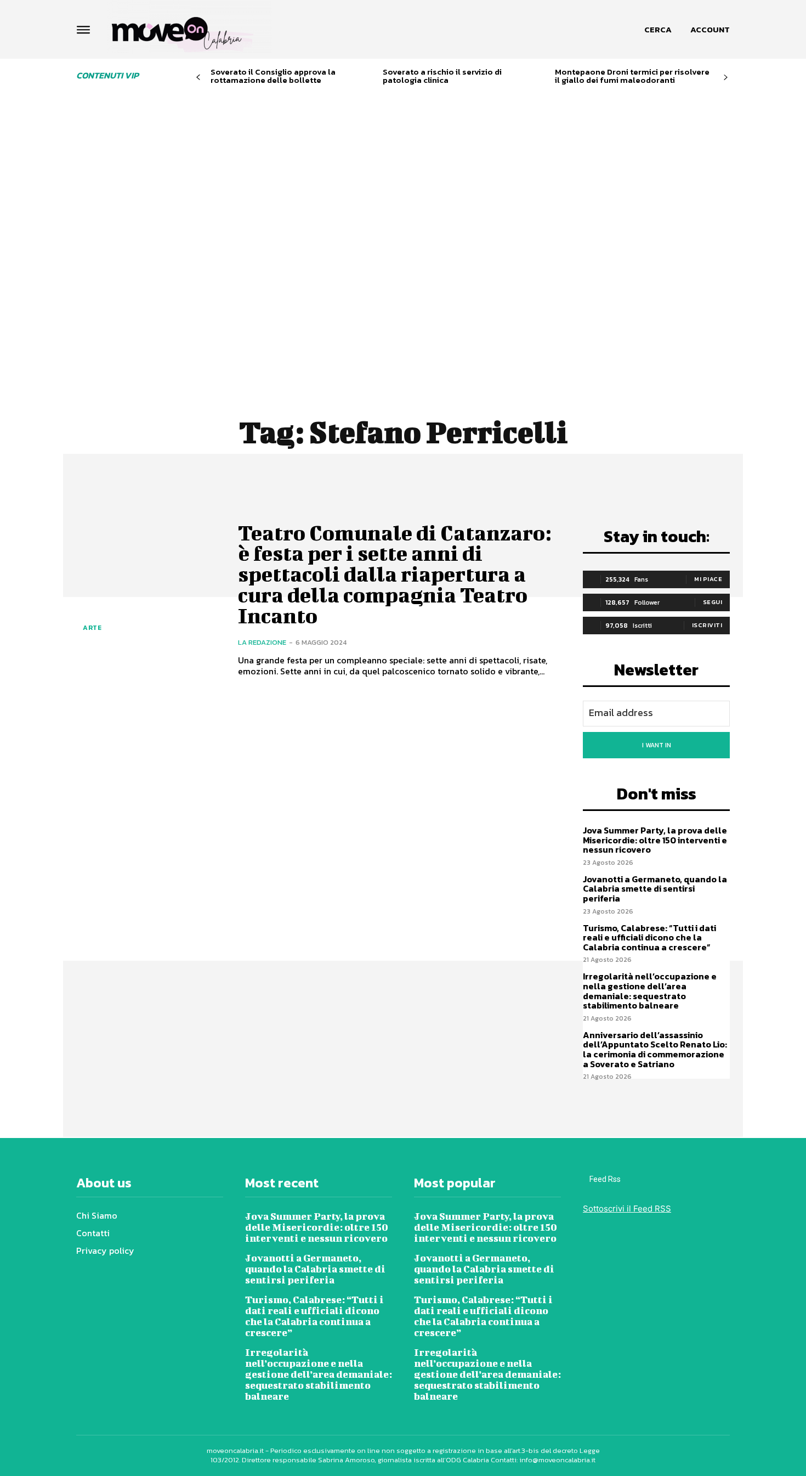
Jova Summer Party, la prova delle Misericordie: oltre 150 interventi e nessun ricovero (655, 840)
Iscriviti (707, 625)
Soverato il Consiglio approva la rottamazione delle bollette (273, 75)
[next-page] (726, 77)
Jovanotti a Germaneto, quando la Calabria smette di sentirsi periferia (655, 888)
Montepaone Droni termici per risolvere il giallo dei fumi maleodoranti (632, 75)
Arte (92, 628)
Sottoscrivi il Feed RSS (627, 1208)
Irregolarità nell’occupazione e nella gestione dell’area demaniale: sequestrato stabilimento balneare (650, 991)
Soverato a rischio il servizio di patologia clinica (442, 75)
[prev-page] (198, 77)
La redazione (262, 642)
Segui (713, 602)
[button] (658, 29)
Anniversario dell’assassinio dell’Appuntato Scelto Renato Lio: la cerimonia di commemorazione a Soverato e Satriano (655, 1049)
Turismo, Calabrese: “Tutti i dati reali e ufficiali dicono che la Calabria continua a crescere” (649, 937)
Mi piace (708, 578)
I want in (656, 745)
